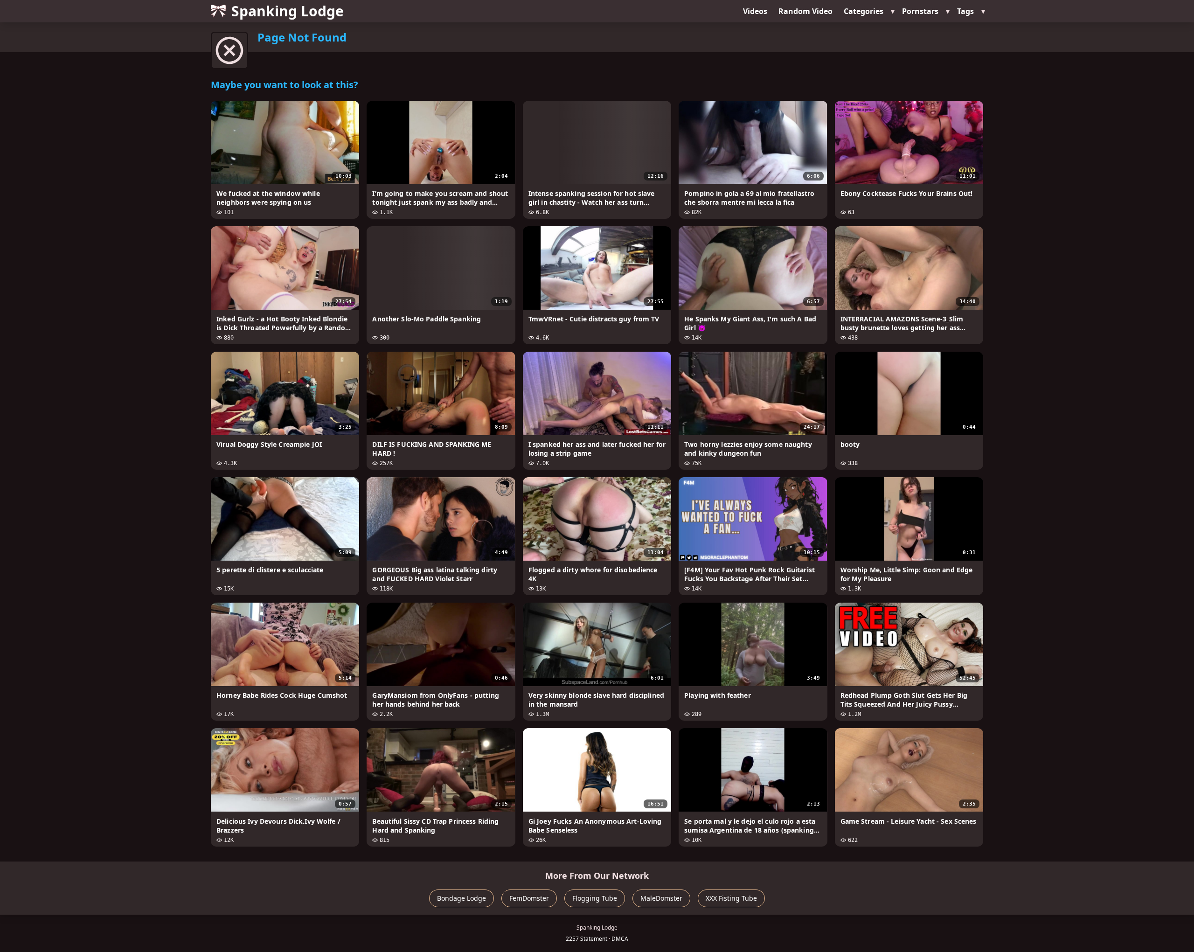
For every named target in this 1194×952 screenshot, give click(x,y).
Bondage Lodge (461, 898)
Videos (755, 11)
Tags (965, 11)
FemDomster (529, 898)
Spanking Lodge (287, 11)
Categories (863, 11)
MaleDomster (661, 898)
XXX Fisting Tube (731, 898)
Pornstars (920, 11)
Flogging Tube (594, 898)
